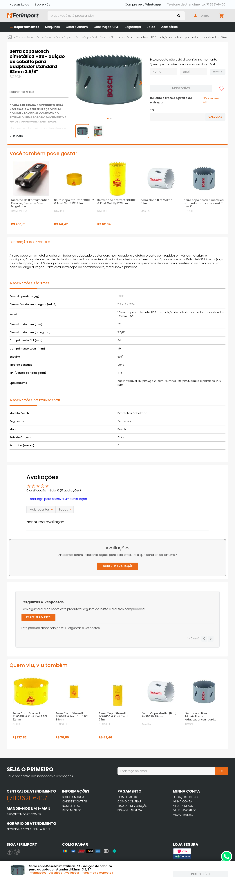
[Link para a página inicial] (10, 37)
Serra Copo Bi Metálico (90, 37)
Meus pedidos (183, 806)
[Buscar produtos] (179, 15)
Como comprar (129, 801)
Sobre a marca (73, 797)
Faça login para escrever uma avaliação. (58, 499)
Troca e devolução (132, 806)
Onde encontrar (74, 801)
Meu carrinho (183, 815)
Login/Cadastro (185, 797)
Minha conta (182, 801)
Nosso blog (71, 806)
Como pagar (127, 797)
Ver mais (16, 136)
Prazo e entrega (130, 810)
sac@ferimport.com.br (24, 814)
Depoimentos (72, 810)
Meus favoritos (184, 810)
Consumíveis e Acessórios (33, 37)
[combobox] (116, 15)
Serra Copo (63, 37)
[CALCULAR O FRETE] (215, 117)
